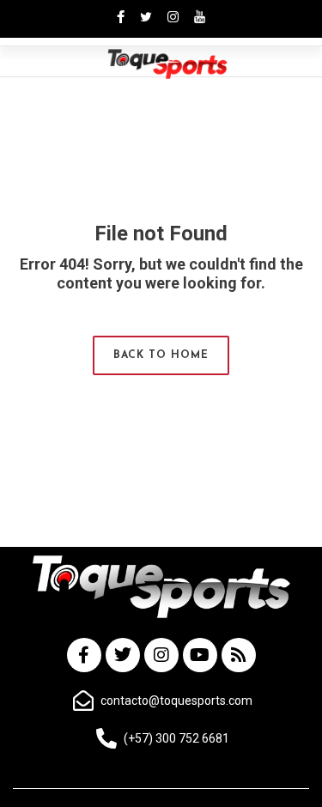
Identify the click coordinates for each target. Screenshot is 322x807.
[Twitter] (123, 655)
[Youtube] (200, 655)
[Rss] (239, 655)
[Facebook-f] (84, 655)
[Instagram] (161, 655)
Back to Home (161, 355)
